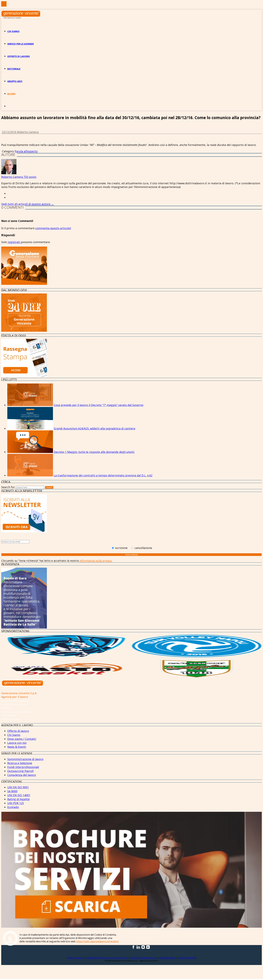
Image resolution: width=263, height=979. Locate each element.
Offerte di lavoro (18, 56)
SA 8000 (12, 791)
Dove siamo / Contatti (21, 739)
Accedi (11, 93)
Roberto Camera (28, 132)
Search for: (8, 487)
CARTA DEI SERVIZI (186, 957)
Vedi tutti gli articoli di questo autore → (27, 204)
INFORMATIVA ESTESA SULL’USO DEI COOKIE (107, 957)
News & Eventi (16, 747)
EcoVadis (13, 807)
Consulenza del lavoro (21, 775)
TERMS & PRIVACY (76, 957)
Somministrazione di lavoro (25, 759)
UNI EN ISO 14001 (18, 795)
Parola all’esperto (26, 151)
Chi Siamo (13, 735)
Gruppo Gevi (14, 81)
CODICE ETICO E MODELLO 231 (143, 957)
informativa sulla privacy (95, 560)
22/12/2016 (9, 132)
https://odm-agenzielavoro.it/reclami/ (97, 941)
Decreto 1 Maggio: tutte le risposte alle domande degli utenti (94, 452)
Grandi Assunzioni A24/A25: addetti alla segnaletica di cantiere (94, 428)
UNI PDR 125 (15, 803)
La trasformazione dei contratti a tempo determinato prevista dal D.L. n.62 (103, 475)
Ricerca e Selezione (19, 763)
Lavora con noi (16, 743)
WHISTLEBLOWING (167, 957)
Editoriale (13, 68)
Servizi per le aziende (20, 43)
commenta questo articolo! (53, 228)
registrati (14, 242)
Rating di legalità (18, 799)
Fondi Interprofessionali (23, 767)
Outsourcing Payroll (20, 771)
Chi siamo (13, 31)
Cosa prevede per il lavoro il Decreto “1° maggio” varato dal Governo (98, 405)
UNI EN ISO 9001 (18, 787)
